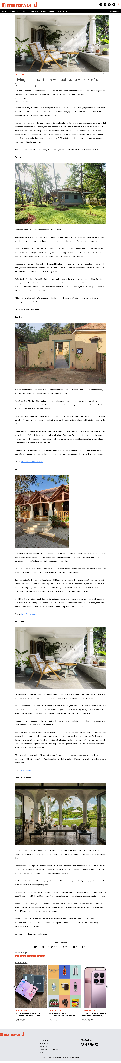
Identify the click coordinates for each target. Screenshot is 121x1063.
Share (38, 947)
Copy (85, 947)
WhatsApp (56, 947)
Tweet (47, 947)
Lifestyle (25, 11)
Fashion (4, 11)
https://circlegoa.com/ (30, 614)
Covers (43, 11)
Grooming (14, 11)
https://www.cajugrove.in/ (32, 461)
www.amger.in (27, 770)
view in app (114, 11)
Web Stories (62, 11)
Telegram (68, 947)
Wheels (51, 11)
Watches (34, 11)
